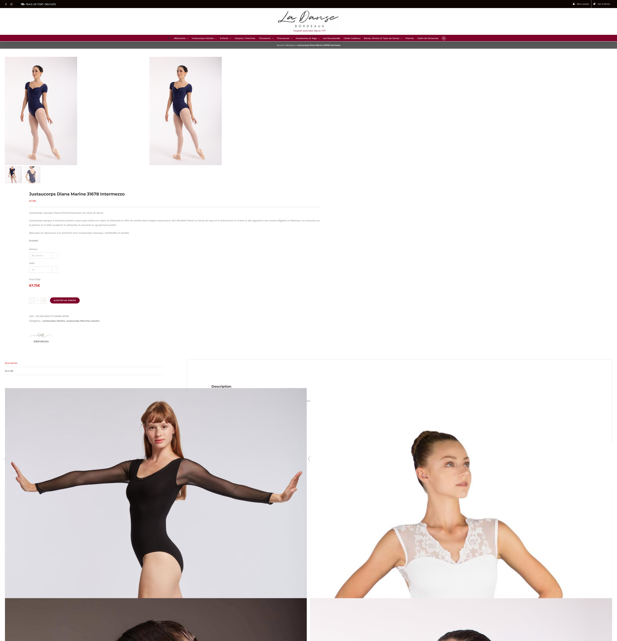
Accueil (280, 45)
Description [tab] (11, 363)
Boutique (290, 45)
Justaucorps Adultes (53, 320)
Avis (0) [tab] (9, 370)
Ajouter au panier (65, 300)
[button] (444, 38)
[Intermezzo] (41, 337)
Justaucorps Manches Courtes (83, 320)
